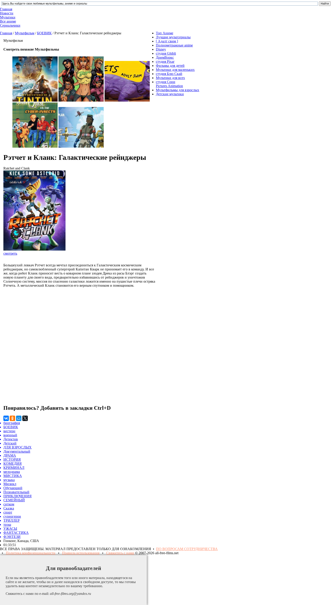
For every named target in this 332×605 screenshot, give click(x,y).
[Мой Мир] (18, 418)
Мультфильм (24, 33)
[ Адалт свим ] (167, 41)
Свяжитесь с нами (120, 553)
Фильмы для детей (170, 65)
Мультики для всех (170, 78)
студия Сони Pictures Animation (169, 84)
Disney (161, 49)
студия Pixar (165, 61)
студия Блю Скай (169, 74)
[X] (25, 418)
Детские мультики (170, 94)
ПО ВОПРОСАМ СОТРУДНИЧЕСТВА (187, 549)
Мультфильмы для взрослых (177, 90)
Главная (6, 33)
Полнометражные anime (174, 45)
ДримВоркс (165, 57)
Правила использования (80, 553)
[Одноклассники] (12, 418)
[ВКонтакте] (6, 418)
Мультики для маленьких (175, 70)
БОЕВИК (44, 33)
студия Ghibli (166, 53)
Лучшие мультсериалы (173, 37)
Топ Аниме (164, 33)
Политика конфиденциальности (30, 553)
